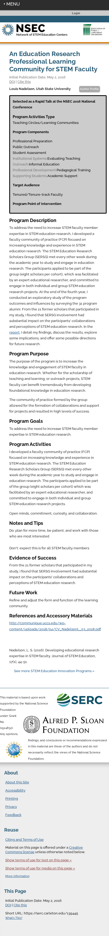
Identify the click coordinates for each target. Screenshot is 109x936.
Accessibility (15, 790)
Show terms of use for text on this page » (38, 860)
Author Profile (89, 89)
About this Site (17, 782)
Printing (11, 799)
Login (76, 13)
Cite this (24, 81)
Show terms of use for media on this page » (40, 868)
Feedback (13, 815)
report (14, 332)
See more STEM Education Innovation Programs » (54, 671)
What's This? (13, 918)
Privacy (11, 807)
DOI (12, 81)
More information (17, 876)
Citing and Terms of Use (24, 840)
